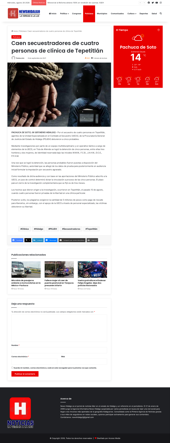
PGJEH (53, 229)
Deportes (144, 13)
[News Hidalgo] (24, 13)
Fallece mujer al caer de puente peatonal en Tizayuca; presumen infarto (59, 283)
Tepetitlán (92, 229)
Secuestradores (71, 229)
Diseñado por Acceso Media (108, 438)
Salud (154, 13)
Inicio (53, 13)
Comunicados (117, 13)
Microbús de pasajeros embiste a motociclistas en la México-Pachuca (26, 283)
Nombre (15, 345)
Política (63, 13)
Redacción (20, 58)
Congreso (76, 13)
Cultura (131, 13)
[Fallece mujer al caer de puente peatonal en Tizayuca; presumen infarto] (59, 269)
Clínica (25, 229)
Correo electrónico (20, 356)
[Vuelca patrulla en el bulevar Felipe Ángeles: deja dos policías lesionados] (92, 269)
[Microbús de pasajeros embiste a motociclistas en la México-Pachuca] (26, 269)
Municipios (102, 13)
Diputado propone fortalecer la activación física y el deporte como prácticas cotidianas (83, 3)
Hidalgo (39, 229)
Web (63, 356)
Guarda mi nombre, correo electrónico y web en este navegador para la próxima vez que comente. (55, 368)
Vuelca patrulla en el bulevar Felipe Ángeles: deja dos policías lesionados (92, 283)
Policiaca (89, 13)
